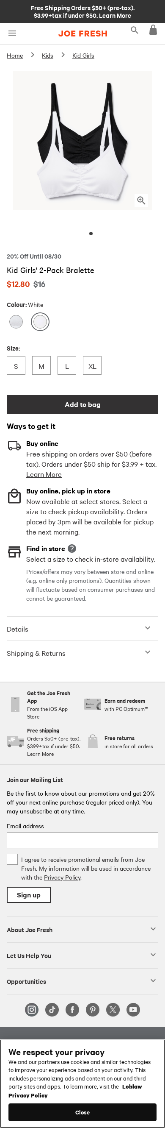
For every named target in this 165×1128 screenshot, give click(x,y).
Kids (47, 55)
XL (94, 365)
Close (82, 1112)
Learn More (44, 474)
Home (15, 55)
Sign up (29, 895)
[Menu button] (12, 33)
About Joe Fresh (29, 929)
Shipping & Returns (36, 652)
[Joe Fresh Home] (82, 33)
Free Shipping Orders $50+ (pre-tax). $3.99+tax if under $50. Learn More (83, 11)
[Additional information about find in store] (72, 548)
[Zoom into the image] (141, 200)
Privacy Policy (62, 877)
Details (17, 628)
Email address (25, 826)
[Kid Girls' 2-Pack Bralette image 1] (91, 233)
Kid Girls (83, 55)
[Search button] (134, 29)
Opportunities (26, 981)
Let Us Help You (29, 955)
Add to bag (83, 404)
